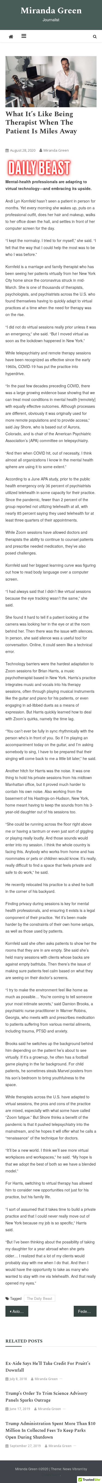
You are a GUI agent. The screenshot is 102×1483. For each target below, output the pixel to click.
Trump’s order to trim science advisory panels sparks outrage (46, 1397)
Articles (13, 141)
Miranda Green (51, 10)
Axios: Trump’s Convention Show (20, 1311)
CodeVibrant (50, 1474)
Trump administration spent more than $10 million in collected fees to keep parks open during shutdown (50, 1430)
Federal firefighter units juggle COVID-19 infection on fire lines (87, 1311)
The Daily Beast (38, 141)
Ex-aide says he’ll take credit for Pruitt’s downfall (47, 1367)
